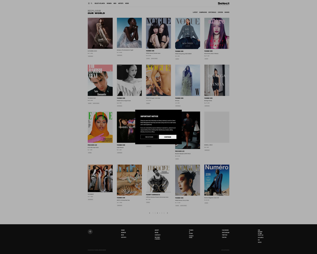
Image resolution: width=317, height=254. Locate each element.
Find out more (149, 137)
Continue (167, 137)
